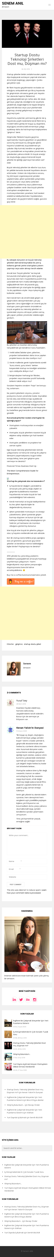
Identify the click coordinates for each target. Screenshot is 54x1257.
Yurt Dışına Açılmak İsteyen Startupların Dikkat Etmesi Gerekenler (30, 1065)
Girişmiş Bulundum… (22, 1054)
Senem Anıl (12, 3)
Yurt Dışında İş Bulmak (16, 1117)
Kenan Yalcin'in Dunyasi (30, 727)
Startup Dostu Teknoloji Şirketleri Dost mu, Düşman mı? (27, 59)
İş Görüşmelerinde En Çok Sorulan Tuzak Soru (24, 1172)
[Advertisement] (27, 232)
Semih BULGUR (36, 1117)
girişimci (18, 644)
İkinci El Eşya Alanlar (35, 1100)
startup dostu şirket (32, 644)
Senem (27, 663)
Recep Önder (34, 1105)
